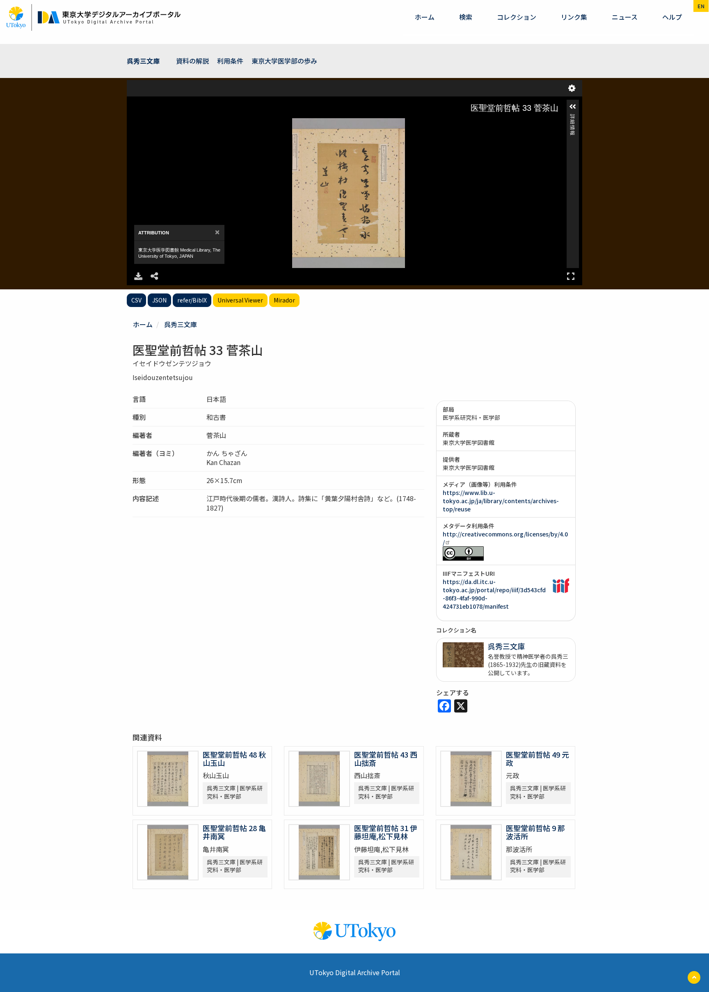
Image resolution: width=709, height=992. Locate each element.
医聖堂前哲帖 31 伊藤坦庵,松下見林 (385, 831)
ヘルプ (672, 17)
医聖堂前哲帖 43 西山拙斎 (385, 758)
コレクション (516, 17)
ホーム (425, 17)
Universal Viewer (240, 300)
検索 (465, 17)
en (701, 6)
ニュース (625, 17)
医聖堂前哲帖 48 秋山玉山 (234, 758)
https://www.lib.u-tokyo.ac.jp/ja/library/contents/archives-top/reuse (501, 500)
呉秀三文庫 (143, 61)
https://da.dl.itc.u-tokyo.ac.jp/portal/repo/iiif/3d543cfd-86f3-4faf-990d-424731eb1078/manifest (494, 593)
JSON (159, 300)
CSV (136, 300)
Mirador (284, 300)
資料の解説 (192, 61)
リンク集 (574, 17)
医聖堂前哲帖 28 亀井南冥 (234, 831)
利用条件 (230, 61)
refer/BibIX (192, 300)
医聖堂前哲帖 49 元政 (537, 758)
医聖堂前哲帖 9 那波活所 (535, 831)
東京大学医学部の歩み (284, 61)
